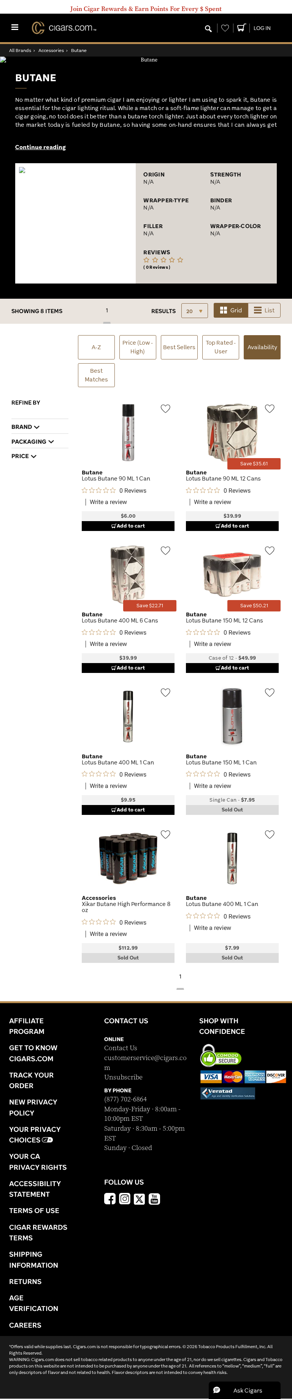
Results (163, 311)
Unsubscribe (123, 1077)
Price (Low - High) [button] (137, 347)
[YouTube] (154, 1199)
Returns (25, 1281)
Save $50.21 (254, 605)
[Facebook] (110, 1199)
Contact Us (120, 1048)
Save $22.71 (149, 605)
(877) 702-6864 (125, 1099)
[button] (245, 1390)
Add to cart (131, 526)
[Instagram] (124, 1199)
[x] (139, 1198)
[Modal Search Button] (208, 29)
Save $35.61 (254, 463)
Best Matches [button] (96, 375)
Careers (25, 1325)
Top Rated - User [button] (221, 347)
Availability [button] (264, 347)
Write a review (108, 502)
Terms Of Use (34, 1210)
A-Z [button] (96, 347)
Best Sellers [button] (179, 347)
